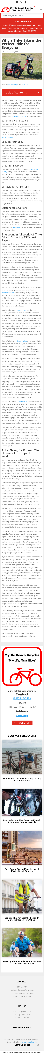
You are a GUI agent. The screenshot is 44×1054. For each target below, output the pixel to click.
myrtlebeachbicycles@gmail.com (22, 990)
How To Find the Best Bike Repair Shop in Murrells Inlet (22, 779)
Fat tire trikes (22, 402)
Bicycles (15, 52)
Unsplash (24, 84)
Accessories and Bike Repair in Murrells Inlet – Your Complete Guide (22, 821)
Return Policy (8, 1052)
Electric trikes (22, 341)
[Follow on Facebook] (34, 1044)
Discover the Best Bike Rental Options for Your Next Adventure (22, 962)
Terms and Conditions (22, 1052)
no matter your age (19, 116)
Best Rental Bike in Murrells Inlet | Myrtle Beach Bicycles (22, 870)
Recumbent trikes (8, 292)
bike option (16, 227)
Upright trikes (22, 310)
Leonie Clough (13, 84)
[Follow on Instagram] (38, 1044)
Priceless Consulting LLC (28, 1042)
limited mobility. (7, 137)
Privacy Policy (36, 1052)
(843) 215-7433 (22, 698)
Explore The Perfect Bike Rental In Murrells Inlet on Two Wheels (22, 918)
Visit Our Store (22, 722)
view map (22, 715)
